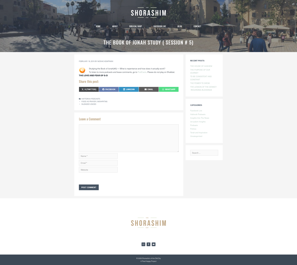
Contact (197, 26)
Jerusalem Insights (198, 121)
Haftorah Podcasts (90, 98)
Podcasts (194, 125)
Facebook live (159, 26)
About (115, 26)
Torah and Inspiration (198, 132)
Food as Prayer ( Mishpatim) (94, 101)
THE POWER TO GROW (200, 83)
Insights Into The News (199, 117)
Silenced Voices (88, 104)
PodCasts (142, 72)
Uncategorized (196, 136)
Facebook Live (196, 110)
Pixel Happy (146, 261)
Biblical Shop (135, 26)
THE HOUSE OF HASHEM (201, 66)
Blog (180, 26)
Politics (193, 128)
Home (98, 26)
